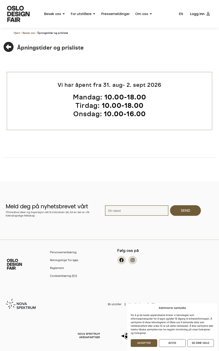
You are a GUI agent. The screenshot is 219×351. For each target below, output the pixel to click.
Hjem (17, 33)
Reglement (57, 268)
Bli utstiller (114, 304)
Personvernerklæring (63, 252)
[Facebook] (121, 260)
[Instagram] (132, 260)
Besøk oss (29, 33)
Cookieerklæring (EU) (63, 276)
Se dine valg (200, 343)
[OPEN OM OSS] (150, 13)
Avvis (172, 343)
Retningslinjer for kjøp (64, 260)
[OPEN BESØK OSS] (63, 13)
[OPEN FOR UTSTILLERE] (94, 13)
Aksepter (144, 343)
